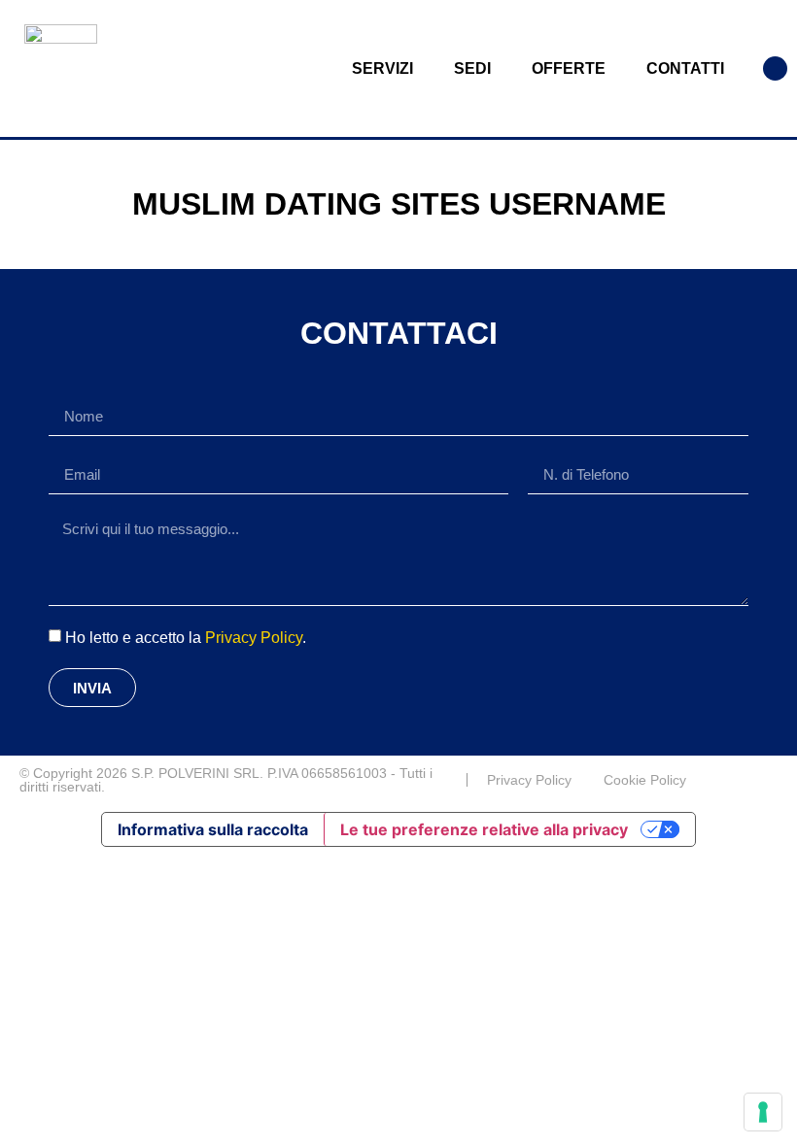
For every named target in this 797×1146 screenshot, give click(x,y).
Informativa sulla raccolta (213, 829)
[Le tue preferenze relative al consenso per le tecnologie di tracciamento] (763, 1112)
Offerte (569, 68)
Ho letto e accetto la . (185, 637)
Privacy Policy (253, 637)
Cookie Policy (645, 780)
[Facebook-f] (770, 780)
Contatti (685, 68)
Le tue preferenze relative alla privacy (484, 829)
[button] (775, 68)
